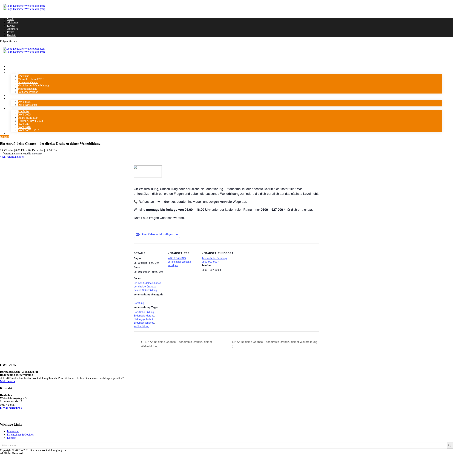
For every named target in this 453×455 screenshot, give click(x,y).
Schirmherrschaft (27, 88)
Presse (10, 31)
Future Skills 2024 (28, 117)
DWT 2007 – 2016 (28, 130)
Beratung (139, 303)
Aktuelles (12, 28)
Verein (10, 19)
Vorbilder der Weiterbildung (33, 85)
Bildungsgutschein (144, 319)
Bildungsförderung (144, 315)
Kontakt (11, 35)
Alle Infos (23, 111)
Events (11, 25)
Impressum (13, 431)
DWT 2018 (24, 127)
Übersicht (23, 75)
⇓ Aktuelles (17, 98)
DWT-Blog (24, 101)
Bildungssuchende (144, 322)
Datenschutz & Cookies (20, 434)
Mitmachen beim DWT (31, 79)
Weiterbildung (141, 326)
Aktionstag (13, 22)
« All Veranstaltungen (12, 156)
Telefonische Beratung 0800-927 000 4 (214, 259)
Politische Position (28, 91)
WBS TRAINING (177, 258)
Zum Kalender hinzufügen (157, 234)
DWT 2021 (24, 124)
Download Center (28, 82)
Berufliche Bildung (144, 312)
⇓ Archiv (16, 108)
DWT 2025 (24, 114)
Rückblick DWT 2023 (30, 120)
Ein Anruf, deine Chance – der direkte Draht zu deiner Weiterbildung (148, 286)
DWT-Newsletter (27, 104)
